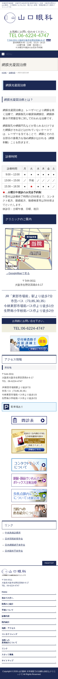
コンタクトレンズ (9, 634)
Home (4, 592)
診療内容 (12, 73)
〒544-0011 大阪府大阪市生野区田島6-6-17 (26, 40)
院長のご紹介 (7, 604)
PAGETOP (49, 563)
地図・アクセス (8, 628)
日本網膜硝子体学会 (15, 545)
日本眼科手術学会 (14, 551)
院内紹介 (6, 622)
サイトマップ (7, 660)
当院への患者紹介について (9, 641)
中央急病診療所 (13, 532)
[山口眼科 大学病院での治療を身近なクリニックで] (29, 23)
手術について (7, 610)
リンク (5, 648)
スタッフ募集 (7, 654)
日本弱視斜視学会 (14, 538)
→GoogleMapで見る (18, 273)
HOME (4, 73)
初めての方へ (7, 598)
